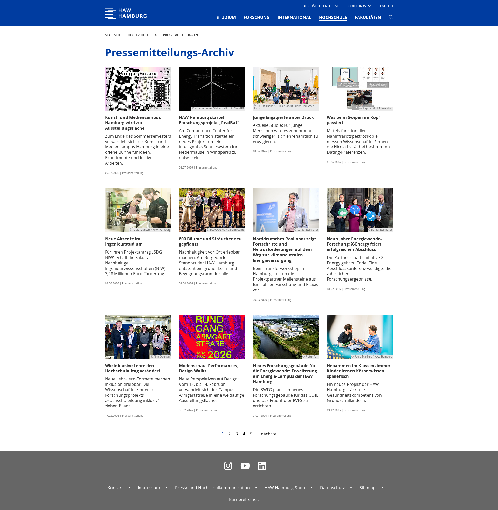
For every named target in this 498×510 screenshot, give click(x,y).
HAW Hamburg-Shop (285, 488)
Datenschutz (332, 488)
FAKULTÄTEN (368, 17)
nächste (268, 434)
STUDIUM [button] (226, 17)
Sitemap (367, 488)
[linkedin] (262, 466)
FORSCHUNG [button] (257, 17)
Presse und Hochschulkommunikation (212, 488)
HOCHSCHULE (138, 35)
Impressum (149, 488)
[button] (359, 6)
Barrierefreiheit (244, 499)
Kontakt (115, 488)
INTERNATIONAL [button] (294, 17)
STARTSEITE (113, 35)
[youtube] (245, 466)
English (386, 6)
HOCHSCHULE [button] (333, 17)
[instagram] (228, 466)
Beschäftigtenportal (320, 6)
